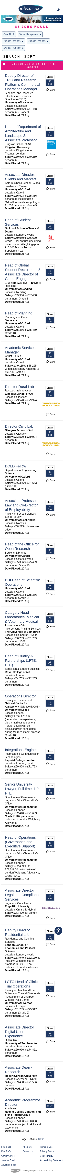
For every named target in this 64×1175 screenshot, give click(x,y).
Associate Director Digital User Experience (19, 1031)
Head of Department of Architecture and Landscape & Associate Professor (23, 133)
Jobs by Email (8, 1160)
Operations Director (20, 696)
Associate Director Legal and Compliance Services (22, 894)
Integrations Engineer (22, 750)
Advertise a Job (8, 1165)
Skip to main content (13, 2)
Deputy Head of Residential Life (17, 932)
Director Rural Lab (19, 387)
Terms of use (46, 1147)
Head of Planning (18, 313)
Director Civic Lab (19, 426)
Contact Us (28, 1151)
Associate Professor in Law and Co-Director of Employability (23, 505)
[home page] (30, 13)
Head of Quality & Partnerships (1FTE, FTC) (21, 660)
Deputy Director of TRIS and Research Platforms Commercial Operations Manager (22, 82)
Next (40, 1139)
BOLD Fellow (15, 466)
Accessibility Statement (51, 1160)
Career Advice (8, 1156)
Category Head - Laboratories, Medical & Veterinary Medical (22, 617)
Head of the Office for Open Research (22, 546)
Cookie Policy (46, 1156)
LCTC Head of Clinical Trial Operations (22, 984)
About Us (27, 1147)
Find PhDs (6, 1151)
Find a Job (6, 1147)
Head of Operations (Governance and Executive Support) (20, 841)
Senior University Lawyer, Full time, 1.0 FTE (22, 788)
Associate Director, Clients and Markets (20, 177)
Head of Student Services (18, 222)
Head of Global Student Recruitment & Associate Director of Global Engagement (23, 272)
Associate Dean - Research (18, 1069)
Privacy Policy (47, 1151)
